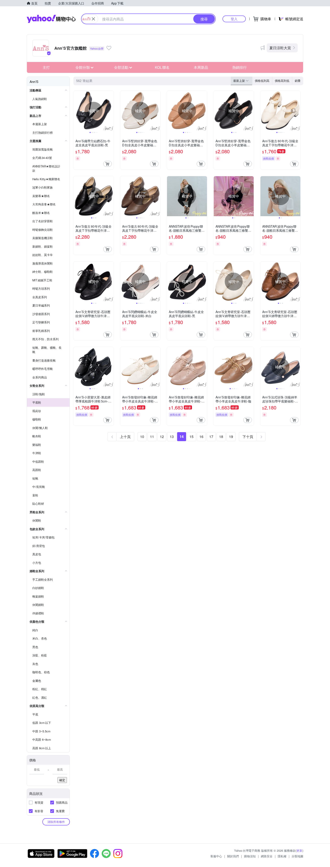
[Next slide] (111, 110)
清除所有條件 (56, 822)
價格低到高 (262, 80)
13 (172, 436)
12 (162, 436)
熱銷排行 (239, 67)
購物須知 (250, 856)
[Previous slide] (76, 110)
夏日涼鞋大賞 (280, 47)
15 (191, 436)
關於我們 (233, 856)
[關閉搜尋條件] (93, 19)
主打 (46, 67)
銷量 (298, 80)
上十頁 (125, 436)
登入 (234, 18)
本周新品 (201, 67)
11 (152, 436)
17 (211, 436)
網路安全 (267, 856)
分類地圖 (297, 856)
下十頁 (247, 436)
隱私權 (282, 856)
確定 (62, 780)
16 (201, 436)
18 (221, 436)
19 (231, 436)
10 (142, 436)
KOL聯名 (162, 67)
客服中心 (216, 856)
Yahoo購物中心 (51, 18)
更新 (299, 850)
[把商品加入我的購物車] (107, 164)
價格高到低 (282, 80)
